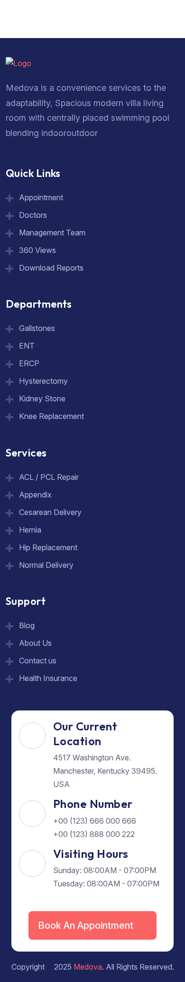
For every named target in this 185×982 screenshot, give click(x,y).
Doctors (33, 215)
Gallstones (37, 328)
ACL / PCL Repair (49, 477)
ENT (27, 345)
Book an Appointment (87, 925)
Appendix (35, 494)
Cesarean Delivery (50, 512)
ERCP (29, 363)
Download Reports (51, 267)
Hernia (30, 530)
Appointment (41, 197)
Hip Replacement (48, 547)
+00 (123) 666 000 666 (94, 821)
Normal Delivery (46, 565)
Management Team (52, 232)
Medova (88, 967)
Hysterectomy (43, 381)
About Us (35, 643)
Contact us (37, 660)
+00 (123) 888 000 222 (94, 834)
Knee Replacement (51, 416)
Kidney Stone (42, 398)
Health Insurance (48, 678)
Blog (27, 625)
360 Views (37, 250)
